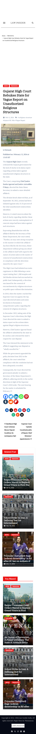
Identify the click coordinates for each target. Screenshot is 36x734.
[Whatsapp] (21, 396)
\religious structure (25, 117)
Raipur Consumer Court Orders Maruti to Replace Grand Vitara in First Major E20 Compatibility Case (18, 483)
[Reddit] (10, 401)
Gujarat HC (7, 120)
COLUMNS (9, 618)
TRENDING (14, 86)
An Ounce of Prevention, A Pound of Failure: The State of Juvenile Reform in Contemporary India (17, 641)
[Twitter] (10, 396)
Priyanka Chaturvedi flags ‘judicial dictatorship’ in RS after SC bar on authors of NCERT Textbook (18, 559)
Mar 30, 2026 (10, 526)
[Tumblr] (5, 401)
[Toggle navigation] (4, 23)
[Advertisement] (18, 61)
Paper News (18, 721)
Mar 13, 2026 (10, 564)
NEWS (6, 86)
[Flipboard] (16, 401)
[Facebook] (5, 396)
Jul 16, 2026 (10, 488)
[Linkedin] (16, 396)
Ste (14, 120)
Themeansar (29, 721)
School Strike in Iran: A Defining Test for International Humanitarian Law (16, 521)
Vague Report (20, 120)
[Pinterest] (26, 396)
